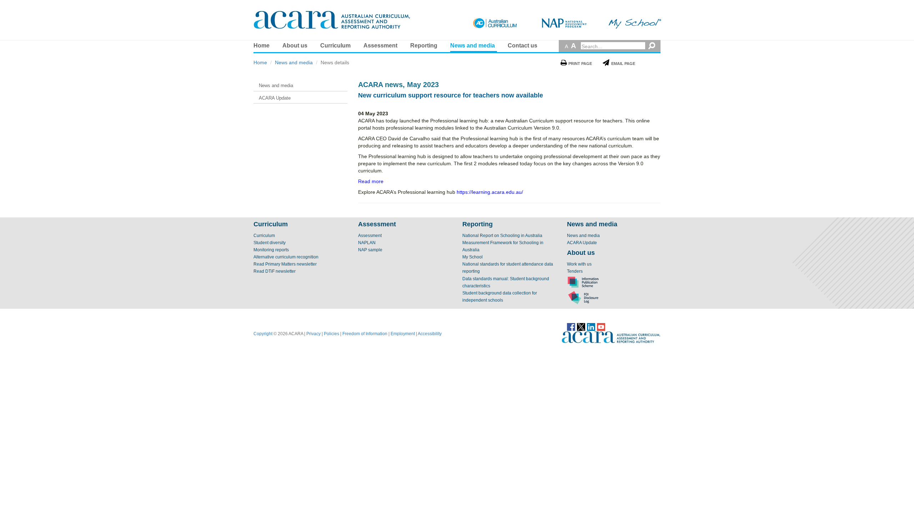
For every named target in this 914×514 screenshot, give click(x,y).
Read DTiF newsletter (274, 271)
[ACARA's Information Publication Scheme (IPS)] (583, 281)
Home (261, 45)
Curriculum (335, 45)
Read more (370, 181)
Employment (403, 333)
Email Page (623, 63)
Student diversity (269, 242)
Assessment (380, 45)
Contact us (522, 45)
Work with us (579, 264)
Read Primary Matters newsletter (285, 264)
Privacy (313, 333)
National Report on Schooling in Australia (502, 235)
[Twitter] (581, 326)
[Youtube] (601, 326)
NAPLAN (367, 242)
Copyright (262, 333)
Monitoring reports (271, 249)
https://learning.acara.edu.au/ (490, 192)
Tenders (575, 271)
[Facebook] (571, 326)
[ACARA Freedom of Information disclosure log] (583, 297)
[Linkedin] (591, 326)
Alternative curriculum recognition (285, 257)
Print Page (580, 63)
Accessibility (430, 333)
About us (294, 45)
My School (472, 257)
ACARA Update (582, 242)
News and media (472, 45)
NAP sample (370, 249)
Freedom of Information (364, 333)
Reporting (423, 45)
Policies (331, 333)
